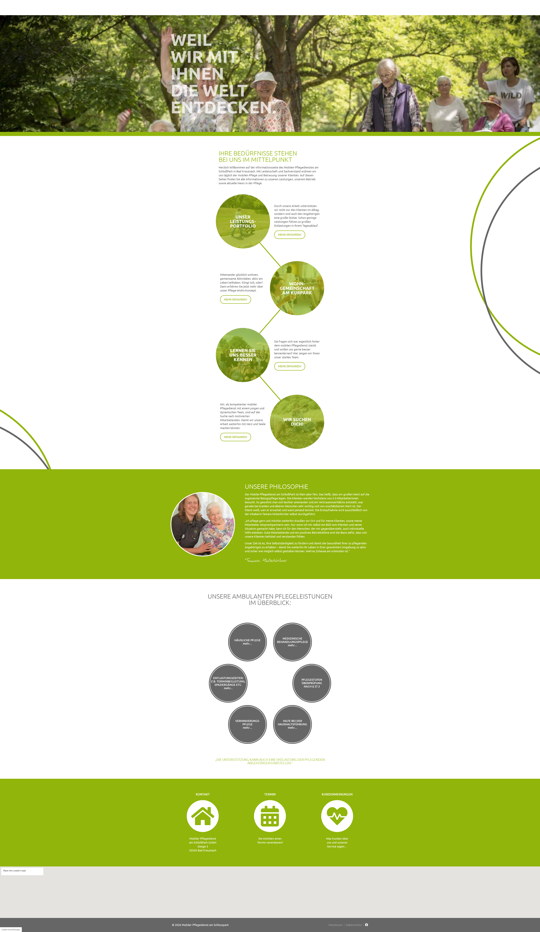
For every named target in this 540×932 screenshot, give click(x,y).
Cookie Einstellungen (10, 929)
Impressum (335, 925)
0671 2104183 (427, 901)
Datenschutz (354, 925)
